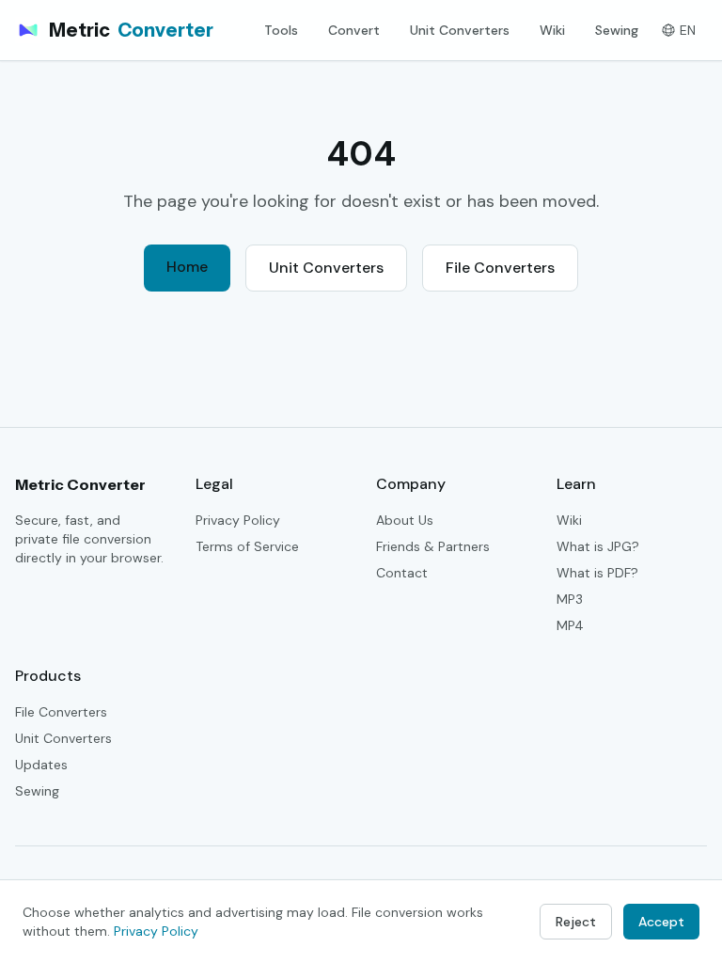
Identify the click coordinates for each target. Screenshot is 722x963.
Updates (41, 764)
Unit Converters (460, 30)
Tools (281, 30)
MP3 (570, 599)
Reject (576, 921)
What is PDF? (597, 572)
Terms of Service (247, 546)
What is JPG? (598, 546)
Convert (354, 30)
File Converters (500, 267)
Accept (661, 921)
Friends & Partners (433, 546)
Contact (402, 572)
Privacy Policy (238, 520)
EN (688, 30)
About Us (404, 520)
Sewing (616, 30)
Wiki (552, 30)
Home (187, 266)
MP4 (570, 625)
